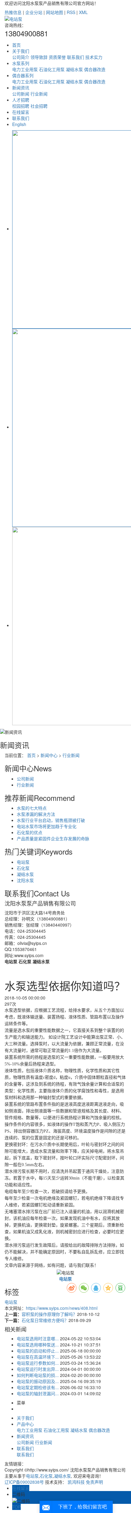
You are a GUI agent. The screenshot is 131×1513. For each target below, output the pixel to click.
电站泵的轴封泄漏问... (38, 1393)
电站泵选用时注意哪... (38, 1338)
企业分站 (33, 12)
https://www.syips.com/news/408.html (61, 1308)
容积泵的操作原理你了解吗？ (49, 1314)
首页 (16, 45)
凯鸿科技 (76, 1482)
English (19, 124)
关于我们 (20, 51)
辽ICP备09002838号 (24, 1482)
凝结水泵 (74, 69)
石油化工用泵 (52, 69)
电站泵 (23, 862)
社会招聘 (39, 106)
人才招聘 (20, 100)
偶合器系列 (23, 75)
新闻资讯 (20, 88)
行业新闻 (39, 94)
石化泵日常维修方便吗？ (45, 1320)
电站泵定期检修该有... (38, 1387)
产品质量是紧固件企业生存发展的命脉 (53, 838)
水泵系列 (20, 63)
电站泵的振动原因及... (38, 1381)
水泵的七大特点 (32, 808)
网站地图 (54, 12)
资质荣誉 (57, 57)
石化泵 (23, 868)
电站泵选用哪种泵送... (38, 1345)
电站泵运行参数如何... (38, 1363)
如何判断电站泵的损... (38, 1375)
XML (83, 12)
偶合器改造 (94, 69)
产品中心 (25, 1424)
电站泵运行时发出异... (38, 1369)
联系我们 (75, 57)
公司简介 (20, 57)
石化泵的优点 (29, 832)
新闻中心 (49, 755)
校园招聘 (20, 106)
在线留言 (20, 112)
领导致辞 (39, 57)
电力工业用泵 (25, 69)
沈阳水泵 (25, 880)
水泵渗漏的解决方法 (36, 814)
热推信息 (13, 12)
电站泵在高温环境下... (38, 1357)
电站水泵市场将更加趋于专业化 (46, 826)
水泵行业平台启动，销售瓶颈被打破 (51, 820)
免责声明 (94, 1482)
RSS (71, 12)
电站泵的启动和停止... (38, 1351)
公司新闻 (20, 94)
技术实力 (93, 57)
